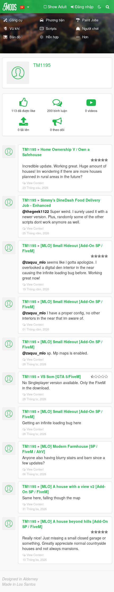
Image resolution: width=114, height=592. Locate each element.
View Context (35, 183)
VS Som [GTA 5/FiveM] (61, 376)
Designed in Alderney (20, 578)
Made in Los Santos (19, 584)
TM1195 (42, 64)
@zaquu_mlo (34, 262)
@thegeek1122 (35, 211)
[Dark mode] (99, 6)
